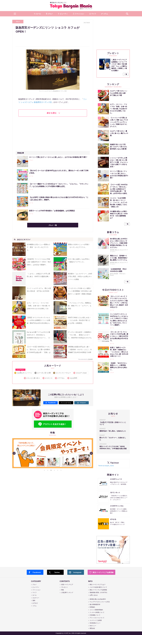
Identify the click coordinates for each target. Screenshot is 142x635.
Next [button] (91, 453)
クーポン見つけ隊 (43, 373)
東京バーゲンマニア (71, 5)
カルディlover (80, 373)
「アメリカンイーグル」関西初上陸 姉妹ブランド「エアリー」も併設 (79, 305)
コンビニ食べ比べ (32, 378)
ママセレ (60, 378)
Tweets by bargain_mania (106, 465)
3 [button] (51, 470)
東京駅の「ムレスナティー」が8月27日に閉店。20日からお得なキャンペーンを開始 (80, 276)
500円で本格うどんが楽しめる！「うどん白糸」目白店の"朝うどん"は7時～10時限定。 (79, 320)
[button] (15, 13)
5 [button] (58, 470)
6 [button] (61, 470)
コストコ (47, 378)
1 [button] (44, 470)
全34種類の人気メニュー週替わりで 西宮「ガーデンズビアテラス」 (38, 247)
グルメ (18, 21)
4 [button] (54, 470)
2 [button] (48, 470)
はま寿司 (72, 378)
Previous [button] (14, 453)
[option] (52, 453)
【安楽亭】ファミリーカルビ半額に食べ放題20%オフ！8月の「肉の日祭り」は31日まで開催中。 (39, 261)
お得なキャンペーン (23, 372)
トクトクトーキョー (62, 373)
